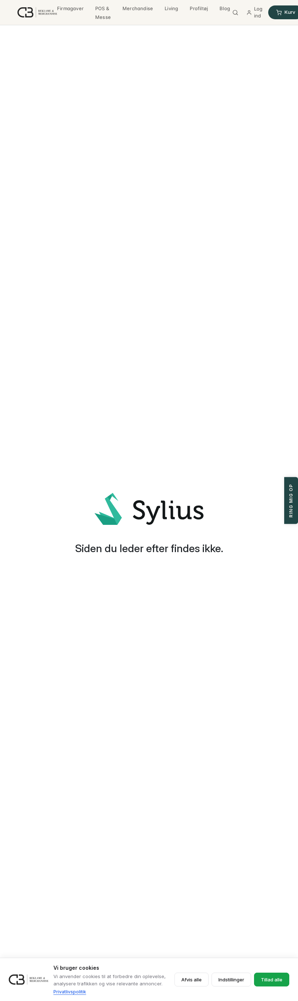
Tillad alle (271, 979)
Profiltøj (199, 8)
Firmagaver (70, 8)
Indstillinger (231, 979)
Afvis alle (191, 979)
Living (171, 8)
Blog (225, 8)
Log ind (258, 12)
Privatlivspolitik (69, 991)
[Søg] (235, 12)
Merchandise (137, 8)
